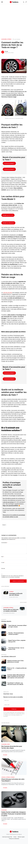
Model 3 (4, 524)
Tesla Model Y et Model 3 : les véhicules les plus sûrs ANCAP (15, 683)
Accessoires (4, 39)
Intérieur (11, 607)
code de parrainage (8, 502)
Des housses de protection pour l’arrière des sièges (11, 747)
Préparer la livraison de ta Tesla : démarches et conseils (15, 661)
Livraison (3, 777)
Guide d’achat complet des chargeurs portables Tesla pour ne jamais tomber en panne (13, 813)
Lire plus (5, 754)
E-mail (3, 562)
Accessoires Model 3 (9, 169)
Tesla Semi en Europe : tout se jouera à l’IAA (16, 648)
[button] (2, 2)
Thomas (6, 51)
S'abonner (14, 709)
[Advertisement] (14, 21)
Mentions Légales (21, 836)
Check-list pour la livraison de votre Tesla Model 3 (12, 780)
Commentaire (4, 542)
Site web (3, 568)
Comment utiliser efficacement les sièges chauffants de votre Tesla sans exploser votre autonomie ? (16, 676)
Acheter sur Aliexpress (8, 222)
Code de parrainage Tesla (7, 836)
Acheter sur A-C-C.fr (8, 215)
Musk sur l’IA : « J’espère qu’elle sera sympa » (17, 668)
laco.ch (20, 834)
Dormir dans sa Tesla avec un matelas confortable (11, 610)
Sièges (8, 744)
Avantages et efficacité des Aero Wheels (15, 594)
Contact (14, 836)
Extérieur (9, 39)
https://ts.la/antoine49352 (10, 505)
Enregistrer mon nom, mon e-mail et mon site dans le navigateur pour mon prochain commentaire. (12, 576)
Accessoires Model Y (9, 163)
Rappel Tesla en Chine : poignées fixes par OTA (16, 641)
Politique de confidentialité (14, 838)
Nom (2, 556)
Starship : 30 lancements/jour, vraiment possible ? (16, 633)
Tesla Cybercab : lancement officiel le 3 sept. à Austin (17, 626)
